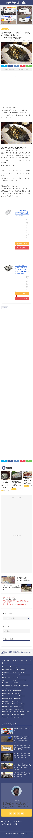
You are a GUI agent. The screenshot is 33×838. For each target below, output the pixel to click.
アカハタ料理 (22, 669)
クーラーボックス (25, 674)
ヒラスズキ (15, 682)
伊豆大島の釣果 (18, 690)
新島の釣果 (18, 698)
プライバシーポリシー (13, 833)
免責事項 (23, 833)
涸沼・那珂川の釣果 (8, 709)
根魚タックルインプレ (18, 703)
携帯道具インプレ (7, 698)
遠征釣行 (5, 307)
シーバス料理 (22, 680)
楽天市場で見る (22, 248)
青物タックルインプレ (18, 717)
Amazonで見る (22, 243)
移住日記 (5, 711)
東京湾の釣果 (6, 703)
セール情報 (6, 682)
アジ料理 (21, 672)
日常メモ (19, 701)
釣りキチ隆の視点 (16, 2)
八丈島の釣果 (16, 693)
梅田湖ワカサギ (19, 706)
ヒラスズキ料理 (24, 685)
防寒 (23, 714)
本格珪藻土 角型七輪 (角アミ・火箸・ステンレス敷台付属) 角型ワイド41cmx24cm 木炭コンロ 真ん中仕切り (22, 269)
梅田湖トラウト (7, 706)
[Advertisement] (16, 90)
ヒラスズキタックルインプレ (10, 685)
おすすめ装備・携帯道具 (9, 669)
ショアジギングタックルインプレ (10, 677)
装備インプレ (6, 714)
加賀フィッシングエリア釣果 (10, 695)
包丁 (22, 695)
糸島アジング (25, 711)
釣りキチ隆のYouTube (10, 599)
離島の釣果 (6, 717)
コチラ (19, 821)
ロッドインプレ (7, 690)
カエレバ (27, 223)
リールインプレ (7, 688)
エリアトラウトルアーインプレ (10, 674)
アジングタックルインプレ (9, 672)
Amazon (5, 667)
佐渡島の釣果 (6, 693)
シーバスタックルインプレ (9, 680)
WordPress (14, 667)
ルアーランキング (18, 688)
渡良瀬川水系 (19, 709)
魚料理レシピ (5, 29)
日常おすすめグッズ (8, 701)
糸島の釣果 (15, 711)
